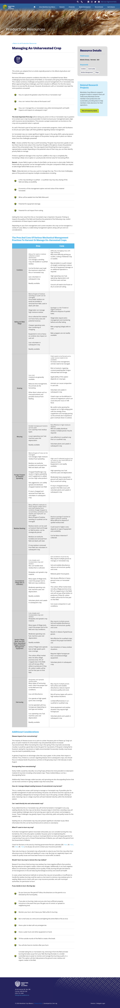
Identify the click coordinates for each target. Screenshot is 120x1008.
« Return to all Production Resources (24, 43)
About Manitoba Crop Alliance (47, 7)
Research (61, 7)
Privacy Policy (38, 1003)
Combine (83, 68)
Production (72, 7)
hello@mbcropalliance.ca (22, 995)
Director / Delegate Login (98, 1003)
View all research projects (89, 111)
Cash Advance (111, 7)
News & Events (99, 7)
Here (65, 845)
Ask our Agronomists (108, 2)
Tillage (97, 72)
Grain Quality (91, 68)
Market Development (85, 7)
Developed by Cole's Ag (50, 1003)
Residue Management (87, 72)
